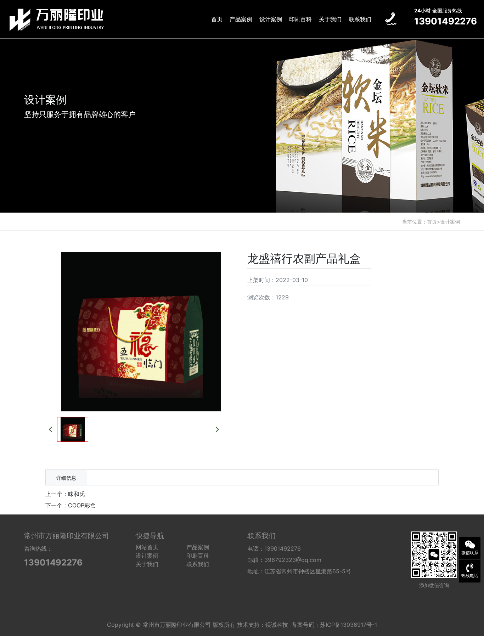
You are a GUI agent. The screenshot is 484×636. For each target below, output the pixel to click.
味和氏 (76, 493)
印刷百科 (300, 19)
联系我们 (360, 19)
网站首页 (147, 547)
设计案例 (270, 19)
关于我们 (330, 19)
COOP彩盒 (82, 505)
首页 (217, 19)
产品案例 (241, 19)
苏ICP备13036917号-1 (348, 624)
